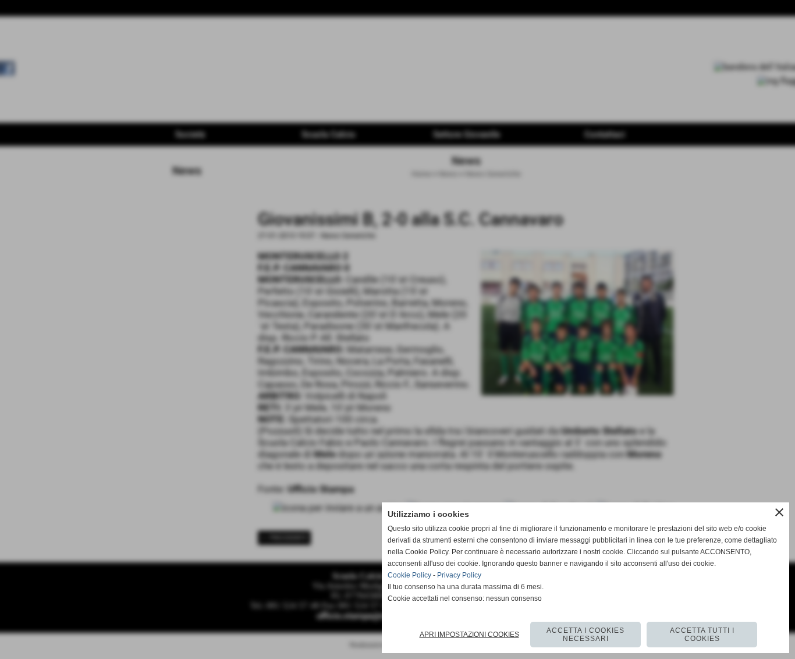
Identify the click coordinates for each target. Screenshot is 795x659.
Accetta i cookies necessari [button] (585, 634)
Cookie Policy (409, 575)
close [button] (779, 512)
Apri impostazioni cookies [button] (469, 634)
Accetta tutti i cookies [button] (702, 634)
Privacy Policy (459, 575)
